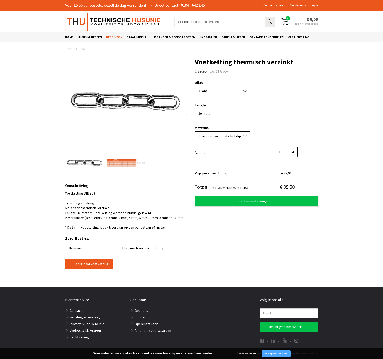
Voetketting (76, 49)
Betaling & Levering (85, 317)
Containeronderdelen (267, 37)
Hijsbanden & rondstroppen (172, 37)
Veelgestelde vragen (85, 330)
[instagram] (296, 341)
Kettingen (114, 37)
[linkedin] (273, 341)
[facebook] (262, 341)
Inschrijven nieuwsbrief (286, 327)
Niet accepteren (246, 353)
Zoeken (270, 21)
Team (281, 5)
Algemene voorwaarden (153, 330)
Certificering (298, 5)
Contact (268, 5)
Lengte (200, 105)
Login (314, 5)
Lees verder (203, 353)
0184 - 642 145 (193, 5)
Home (69, 37)
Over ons (141, 310)
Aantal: (200, 152)
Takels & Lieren (233, 37)
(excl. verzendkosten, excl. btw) (221, 187)
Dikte (199, 82)
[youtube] (285, 341)
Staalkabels (136, 37)
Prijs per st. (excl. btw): (211, 173)
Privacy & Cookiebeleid (87, 324)
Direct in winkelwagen (253, 201)
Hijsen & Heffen (90, 37)
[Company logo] (112, 21)
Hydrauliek (208, 37)
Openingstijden (146, 324)
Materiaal (202, 128)
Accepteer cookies (276, 353)
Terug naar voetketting (91, 264)
